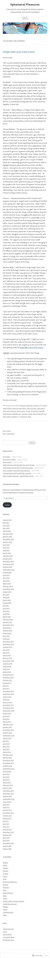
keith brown (7, 414)
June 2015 (6, 716)
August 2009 (7, 846)
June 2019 (6, 650)
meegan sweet (27, 414)
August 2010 (7, 835)
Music (5, 896)
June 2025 (6, 545)
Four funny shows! (9, 459)
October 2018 (7, 664)
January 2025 (7, 559)
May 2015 (6, 719)
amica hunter (31, 408)
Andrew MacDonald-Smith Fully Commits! (17, 473)
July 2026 (6, 523)
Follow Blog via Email (11, 484)
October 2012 (7, 796)
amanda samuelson (19, 408)
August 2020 (7, 633)
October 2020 (7, 630)
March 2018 (7, 672)
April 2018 (6, 669)
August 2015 (7, 713)
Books (5, 865)
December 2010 (8, 832)
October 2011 (7, 816)
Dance (5, 876)
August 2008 (7, 849)
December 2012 (8, 791)
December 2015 (8, 705)
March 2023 (7, 600)
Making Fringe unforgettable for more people (19, 465)
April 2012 (6, 807)
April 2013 (6, 780)
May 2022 (6, 611)
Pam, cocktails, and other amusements (16, 471)
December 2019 (8, 641)
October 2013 (7, 766)
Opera (5, 898)
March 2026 (7, 531)
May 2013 (6, 777)
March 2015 (7, 722)
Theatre (36, 406)
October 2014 (7, 733)
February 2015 (8, 724)
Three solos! (7, 462)
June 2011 (6, 824)
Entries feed (7, 934)
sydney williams (12, 417)
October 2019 (7, 647)
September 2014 (8, 735)
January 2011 (7, 829)
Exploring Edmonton (10, 882)
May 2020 (6, 636)
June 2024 (6, 575)
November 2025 (8, 539)
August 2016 (7, 697)
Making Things (8, 893)
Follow (7, 505)
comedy (5, 874)
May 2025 (6, 548)
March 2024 (7, 583)
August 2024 (7, 572)
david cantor (21, 411)
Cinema (5, 871)
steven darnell (38, 414)
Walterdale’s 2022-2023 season (31, 347)
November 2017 (8, 677)
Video (5, 915)
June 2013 (6, 774)
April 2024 (6, 581)
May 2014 (6, 746)
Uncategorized (8, 912)
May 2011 (6, 827)
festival (23, 406)
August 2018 (7, 666)
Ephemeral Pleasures (25, 4)
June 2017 (6, 688)
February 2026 (8, 534)
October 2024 (7, 567)
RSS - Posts (7, 431)
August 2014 (7, 738)
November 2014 (8, 730)
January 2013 (7, 788)
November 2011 (8, 813)
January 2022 (7, 622)
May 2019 (6, 653)
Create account (8, 929)
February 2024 (8, 586)
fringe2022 (34, 411)
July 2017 (6, 686)
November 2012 (8, 793)
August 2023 (7, 592)
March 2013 (7, 782)
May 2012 (6, 804)
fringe (28, 411)
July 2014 (6, 741)
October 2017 (7, 680)
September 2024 (8, 570)
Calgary (5, 868)
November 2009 (8, 843)
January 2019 (7, 658)
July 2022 (6, 606)
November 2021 (8, 625)
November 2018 (8, 661)
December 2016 (8, 691)
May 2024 (6, 578)
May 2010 (6, 840)
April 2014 (6, 749)
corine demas (11, 411)
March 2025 (7, 553)
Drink (5, 879)
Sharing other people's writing (13, 901)
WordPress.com (8, 940)
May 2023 (6, 594)
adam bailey (7, 408)
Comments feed (8, 937)
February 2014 (8, 755)
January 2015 (7, 727)
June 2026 (6, 525)
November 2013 (8, 763)
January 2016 (7, 702)
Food (4, 890)
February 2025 (8, 556)
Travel (5, 909)
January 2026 (7, 536)
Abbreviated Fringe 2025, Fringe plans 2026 (18, 468)
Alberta (5, 863)
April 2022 (6, 614)
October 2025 (7, 542)
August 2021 (7, 628)
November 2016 (8, 694)
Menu (25, 18)
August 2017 (7, 683)
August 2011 (7, 818)
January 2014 (7, 758)
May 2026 (6, 528)
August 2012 (7, 802)
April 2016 (6, 699)
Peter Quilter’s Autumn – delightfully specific (18, 476)
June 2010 (6, 838)
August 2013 (7, 771)
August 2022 (7, 603)
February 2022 (8, 619)
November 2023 (8, 589)
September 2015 (8, 711)
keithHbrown (16, 414)
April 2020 (6, 639)
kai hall (41, 411)
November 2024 (8, 564)
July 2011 (6, 821)
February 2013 (8, 785)
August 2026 (7, 520)
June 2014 (6, 744)
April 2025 (6, 550)
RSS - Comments (8, 434)
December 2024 (8, 561)
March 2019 (7, 655)
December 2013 (8, 760)
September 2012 (8, 799)
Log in (5, 932)
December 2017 (8, 675)
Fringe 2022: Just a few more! (19, 51)
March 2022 (7, 617)
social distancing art (10, 904)
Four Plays (6, 457)
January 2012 (7, 810)
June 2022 (6, 608)
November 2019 (8, 644)
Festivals (29, 406)
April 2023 (6, 597)
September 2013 (8, 769)
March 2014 (7, 752)
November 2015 (8, 708)
